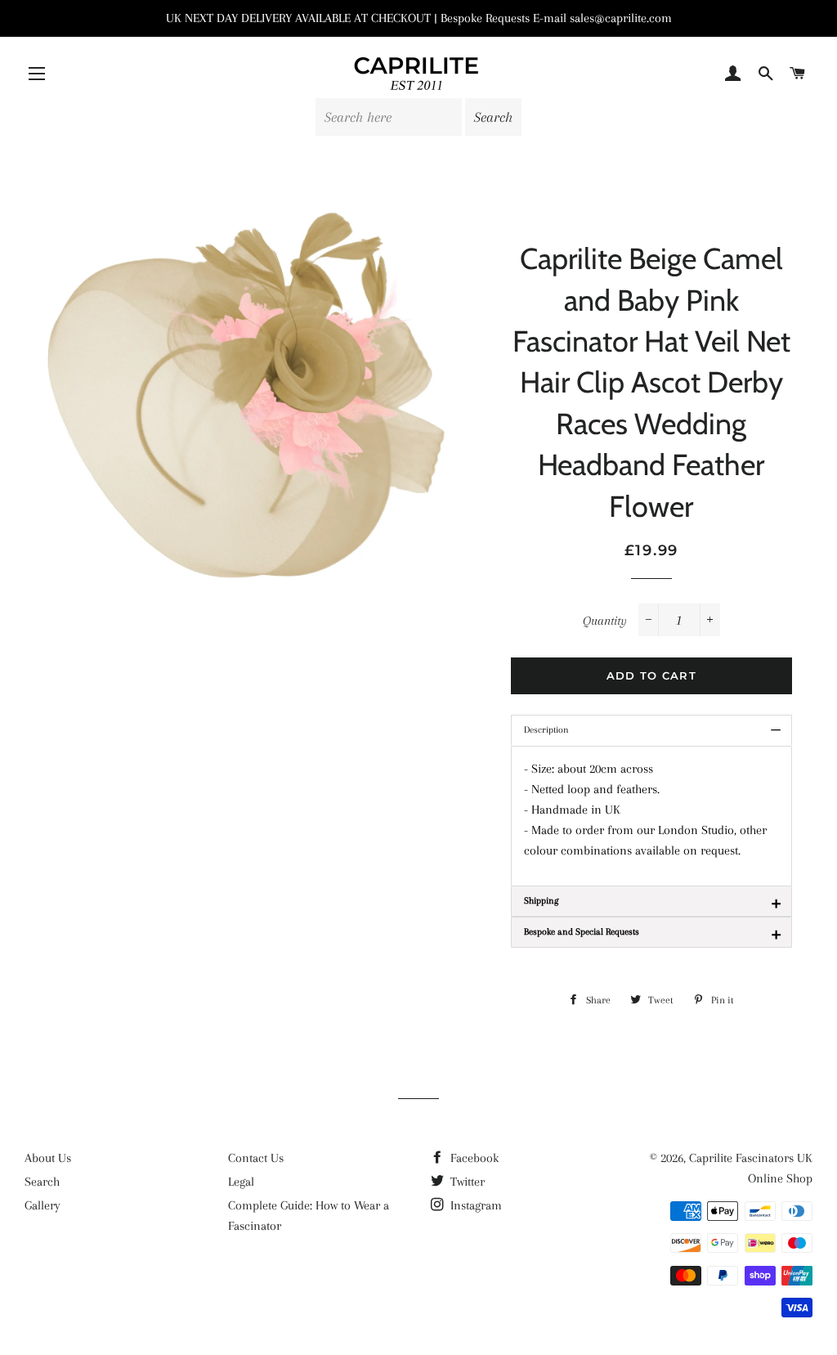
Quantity (605, 620)
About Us (48, 1158)
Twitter (466, 1181)
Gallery (42, 1205)
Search (42, 1181)
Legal (241, 1181)
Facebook (473, 1158)
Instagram (474, 1205)
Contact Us (256, 1158)
